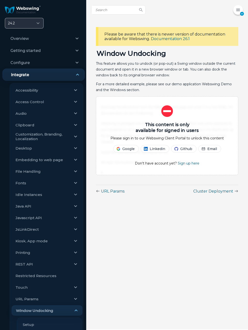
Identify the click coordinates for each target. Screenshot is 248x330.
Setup (28, 324)
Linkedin (157, 149)
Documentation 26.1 (170, 38)
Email (212, 149)
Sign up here (188, 163)
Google (128, 149)
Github (186, 149)
